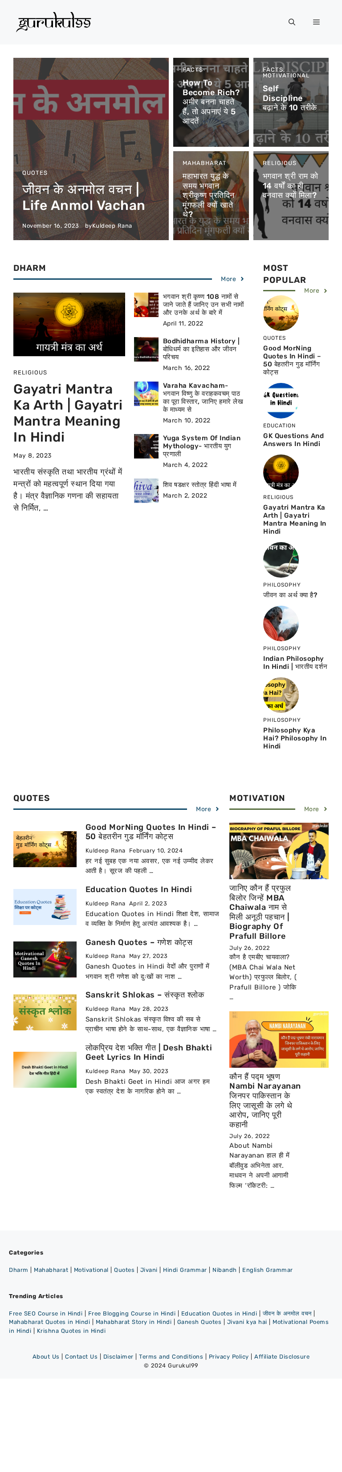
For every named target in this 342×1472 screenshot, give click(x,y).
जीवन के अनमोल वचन (287, 1313)
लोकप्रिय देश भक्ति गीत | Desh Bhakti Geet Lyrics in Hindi (149, 1052)
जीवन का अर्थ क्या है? (290, 595)
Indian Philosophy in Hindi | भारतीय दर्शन (295, 663)
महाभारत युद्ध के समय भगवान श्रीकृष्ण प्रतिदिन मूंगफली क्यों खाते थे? (209, 195)
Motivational (286, 75)
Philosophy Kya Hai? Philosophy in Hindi (294, 738)
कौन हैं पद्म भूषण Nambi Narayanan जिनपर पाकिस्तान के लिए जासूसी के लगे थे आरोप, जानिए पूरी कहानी (265, 1101)
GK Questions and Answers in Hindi (293, 440)
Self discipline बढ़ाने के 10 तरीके (290, 98)
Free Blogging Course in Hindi (132, 1313)
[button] (292, 22)
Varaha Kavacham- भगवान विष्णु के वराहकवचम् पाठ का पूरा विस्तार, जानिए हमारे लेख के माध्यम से (203, 398)
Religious (280, 163)
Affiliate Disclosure (281, 1356)
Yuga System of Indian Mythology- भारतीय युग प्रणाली (202, 446)
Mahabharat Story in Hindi (134, 1322)
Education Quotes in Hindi (139, 889)
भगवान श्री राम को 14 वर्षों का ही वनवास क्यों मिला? (290, 185)
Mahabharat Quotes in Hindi (49, 1322)
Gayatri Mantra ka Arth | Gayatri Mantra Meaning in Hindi (68, 413)
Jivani (149, 1270)
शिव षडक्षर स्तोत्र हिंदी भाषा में (200, 485)
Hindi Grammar (185, 1270)
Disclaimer (118, 1356)
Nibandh (224, 1270)
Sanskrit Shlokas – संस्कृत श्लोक (145, 995)
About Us (46, 1356)
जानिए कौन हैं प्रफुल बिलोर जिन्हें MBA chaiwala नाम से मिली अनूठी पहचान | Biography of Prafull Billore (260, 912)
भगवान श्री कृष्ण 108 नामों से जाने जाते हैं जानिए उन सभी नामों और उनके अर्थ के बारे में (203, 305)
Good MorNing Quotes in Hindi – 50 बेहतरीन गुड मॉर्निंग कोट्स (292, 360)
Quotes (35, 172)
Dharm (18, 1270)
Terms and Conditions (171, 1356)
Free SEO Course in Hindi (45, 1313)
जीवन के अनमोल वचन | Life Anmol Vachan (84, 197)
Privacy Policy (229, 1356)
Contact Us (81, 1356)
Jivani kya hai (247, 1322)
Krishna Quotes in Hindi (71, 1330)
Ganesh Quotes (199, 1322)
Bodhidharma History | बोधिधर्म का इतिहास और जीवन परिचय (201, 349)
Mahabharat (205, 163)
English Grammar (267, 1270)
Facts (193, 69)
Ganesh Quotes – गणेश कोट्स (139, 942)
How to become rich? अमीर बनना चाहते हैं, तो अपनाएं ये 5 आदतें (211, 102)
